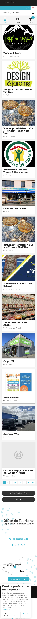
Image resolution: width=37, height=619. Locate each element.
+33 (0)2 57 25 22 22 (20, 539)
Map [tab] (18, 23)
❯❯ (32, 482)
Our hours (19, 545)
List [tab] (5, 23)
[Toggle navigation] (33, 12)
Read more (6, 610)
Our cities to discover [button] (9, 2)
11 (24, 482)
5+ (15, 482)
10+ (19, 482)
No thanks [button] (6, 615)
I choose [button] (16, 615)
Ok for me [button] (25, 615)
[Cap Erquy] (18, 522)
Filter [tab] (30, 23)
